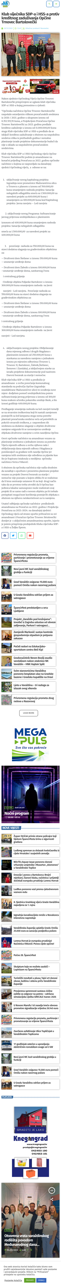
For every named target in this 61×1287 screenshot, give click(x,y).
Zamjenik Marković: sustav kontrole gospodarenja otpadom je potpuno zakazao (33, 635)
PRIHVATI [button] (30, 1280)
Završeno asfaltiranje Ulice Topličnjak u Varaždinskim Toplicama (34, 1033)
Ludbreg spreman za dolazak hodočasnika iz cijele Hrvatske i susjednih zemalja (36, 852)
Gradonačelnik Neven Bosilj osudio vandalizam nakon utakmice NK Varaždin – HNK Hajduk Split (33, 661)
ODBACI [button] (41, 1280)
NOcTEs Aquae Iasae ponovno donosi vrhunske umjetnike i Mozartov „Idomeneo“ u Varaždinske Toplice (36, 865)
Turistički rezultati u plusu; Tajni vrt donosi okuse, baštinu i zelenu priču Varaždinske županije (35, 981)
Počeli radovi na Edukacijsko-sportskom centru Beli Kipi (30, 648)
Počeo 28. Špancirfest (25, 955)
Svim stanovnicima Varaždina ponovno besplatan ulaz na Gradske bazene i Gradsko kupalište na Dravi (33, 674)
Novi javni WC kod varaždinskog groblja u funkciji (31, 570)
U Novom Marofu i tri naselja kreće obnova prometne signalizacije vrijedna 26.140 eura (36, 1007)
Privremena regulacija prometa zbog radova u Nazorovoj (34, 699)
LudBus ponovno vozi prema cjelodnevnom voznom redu (36, 891)
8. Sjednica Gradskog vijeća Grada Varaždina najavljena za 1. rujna (36, 904)
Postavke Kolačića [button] (13, 1280)
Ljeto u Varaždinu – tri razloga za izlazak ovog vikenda (31, 687)
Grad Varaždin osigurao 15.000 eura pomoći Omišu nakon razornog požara (35, 583)
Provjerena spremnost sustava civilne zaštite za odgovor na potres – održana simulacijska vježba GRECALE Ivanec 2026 (35, 994)
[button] (4, 535)
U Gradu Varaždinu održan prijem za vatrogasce (32, 1084)
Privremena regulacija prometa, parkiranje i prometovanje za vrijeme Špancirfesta (34, 558)
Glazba (8, 808)
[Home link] (5, 4)
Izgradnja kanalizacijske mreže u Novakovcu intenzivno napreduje (36, 916)
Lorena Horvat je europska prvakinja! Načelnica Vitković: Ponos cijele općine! (34, 942)
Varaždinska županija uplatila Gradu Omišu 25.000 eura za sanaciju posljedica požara (36, 929)
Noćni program (16, 813)
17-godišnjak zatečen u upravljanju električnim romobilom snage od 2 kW (33, 1046)
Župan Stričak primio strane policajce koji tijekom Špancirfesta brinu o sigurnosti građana (35, 839)
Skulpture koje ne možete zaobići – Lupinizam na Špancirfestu (32, 968)
